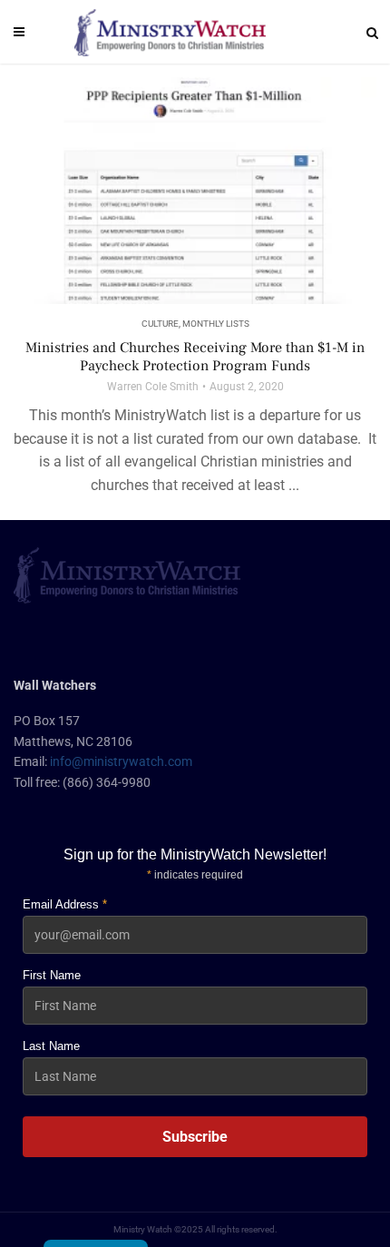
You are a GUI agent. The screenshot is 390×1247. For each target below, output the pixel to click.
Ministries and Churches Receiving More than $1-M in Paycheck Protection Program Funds (195, 357)
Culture (160, 324)
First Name (52, 975)
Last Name (51, 1046)
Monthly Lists (215, 324)
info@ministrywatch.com (121, 761)
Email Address (65, 904)
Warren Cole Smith (153, 386)
